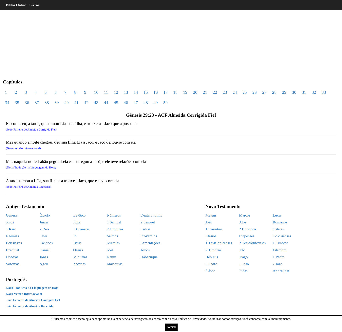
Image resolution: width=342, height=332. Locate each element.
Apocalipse (281, 271)
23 (225, 92)
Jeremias (113, 243)
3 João (210, 271)
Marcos (244, 215)
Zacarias (79, 264)
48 (145, 102)
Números (114, 215)
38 (47, 102)
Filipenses (246, 236)
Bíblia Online (16, 5)
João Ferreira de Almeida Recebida (29, 306)
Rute (76, 222)
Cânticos (46, 243)
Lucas (277, 215)
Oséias (78, 250)
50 (165, 102)
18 (175, 92)
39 (56, 102)
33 (324, 92)
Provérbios (149, 236)
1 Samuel (114, 222)
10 (96, 92)
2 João (278, 264)
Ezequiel (12, 250)
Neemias (12, 236)
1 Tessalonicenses (218, 243)
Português (16, 279)
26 (254, 92)
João (208, 222)
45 (116, 102)
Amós (145, 250)
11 (106, 92)
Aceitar (171, 327)
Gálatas (278, 229)
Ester (43, 236)
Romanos (280, 222)
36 (27, 102)
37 (37, 102)
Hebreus (211, 257)
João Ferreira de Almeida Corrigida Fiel (33, 300)
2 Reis (44, 229)
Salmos (112, 236)
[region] (171, 41)
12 (116, 92)
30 (294, 92)
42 (86, 102)
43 (96, 102)
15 (145, 92)
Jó (75, 236)
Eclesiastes (14, 243)
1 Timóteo (280, 243)
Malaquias (114, 264)
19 (185, 92)
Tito (242, 250)
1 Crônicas (81, 229)
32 (314, 92)
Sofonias (12, 264)
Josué (10, 222)
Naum (111, 257)
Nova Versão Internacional (24, 294)
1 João (244, 264)
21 (205, 92)
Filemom (279, 250)
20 (195, 92)
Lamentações (150, 243)
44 (106, 102)
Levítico (79, 215)
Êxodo (45, 215)
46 (126, 102)
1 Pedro (279, 257)
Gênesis (12, 215)
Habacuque (149, 257)
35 (17, 102)
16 (155, 92)
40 (66, 102)
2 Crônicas (115, 229)
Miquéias (80, 257)
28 (274, 92)
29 (284, 92)
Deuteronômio (151, 215)
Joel (110, 250)
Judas (243, 271)
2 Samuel (148, 222)
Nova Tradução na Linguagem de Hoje (32, 287)
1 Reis (10, 229)
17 (165, 92)
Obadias (12, 257)
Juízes (44, 222)
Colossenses (282, 236)
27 (264, 92)
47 (136, 102)
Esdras (145, 229)
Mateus (210, 215)
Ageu (44, 264)
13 (126, 92)
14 (136, 92)
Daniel (44, 250)
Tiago (243, 257)
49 (155, 102)
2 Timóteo (213, 250)
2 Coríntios (247, 229)
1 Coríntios (213, 229)
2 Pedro (211, 264)
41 (76, 102)
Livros (34, 5)
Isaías (77, 243)
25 (244, 92)
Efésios (210, 236)
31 (304, 92)
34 (7, 102)
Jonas (44, 257)
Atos (242, 222)
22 (215, 92)
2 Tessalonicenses (252, 243)
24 (235, 92)
